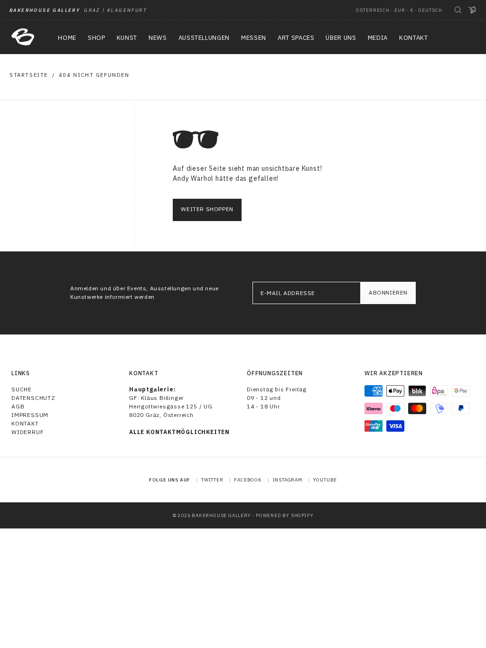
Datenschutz (33, 397)
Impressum (29, 414)
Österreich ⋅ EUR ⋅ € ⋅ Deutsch (399, 10)
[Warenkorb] (472, 10)
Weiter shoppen (207, 209)
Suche (21, 389)
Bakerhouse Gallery (221, 515)
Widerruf (27, 431)
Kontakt (25, 423)
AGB (17, 406)
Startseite (28, 75)
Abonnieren (388, 292)
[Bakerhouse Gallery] (22, 37)
